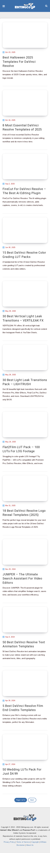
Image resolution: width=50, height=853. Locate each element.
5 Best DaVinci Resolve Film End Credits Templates (23, 708)
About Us (29, 845)
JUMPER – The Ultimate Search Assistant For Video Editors (22, 578)
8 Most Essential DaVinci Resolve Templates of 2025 (22, 127)
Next (32, 800)
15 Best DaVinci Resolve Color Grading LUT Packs (24, 255)
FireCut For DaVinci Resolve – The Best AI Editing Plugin (24, 191)
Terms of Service (23, 842)
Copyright (35, 842)
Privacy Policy (9, 842)
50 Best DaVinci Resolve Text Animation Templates (24, 644)
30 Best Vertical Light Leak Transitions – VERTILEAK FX (23, 318)
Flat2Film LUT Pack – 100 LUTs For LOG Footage (21, 449)
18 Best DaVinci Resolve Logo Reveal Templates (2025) (24, 513)
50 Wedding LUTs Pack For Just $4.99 (22, 771)
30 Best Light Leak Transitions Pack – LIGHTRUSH (25, 382)
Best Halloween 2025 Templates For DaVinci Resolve (19, 62)
